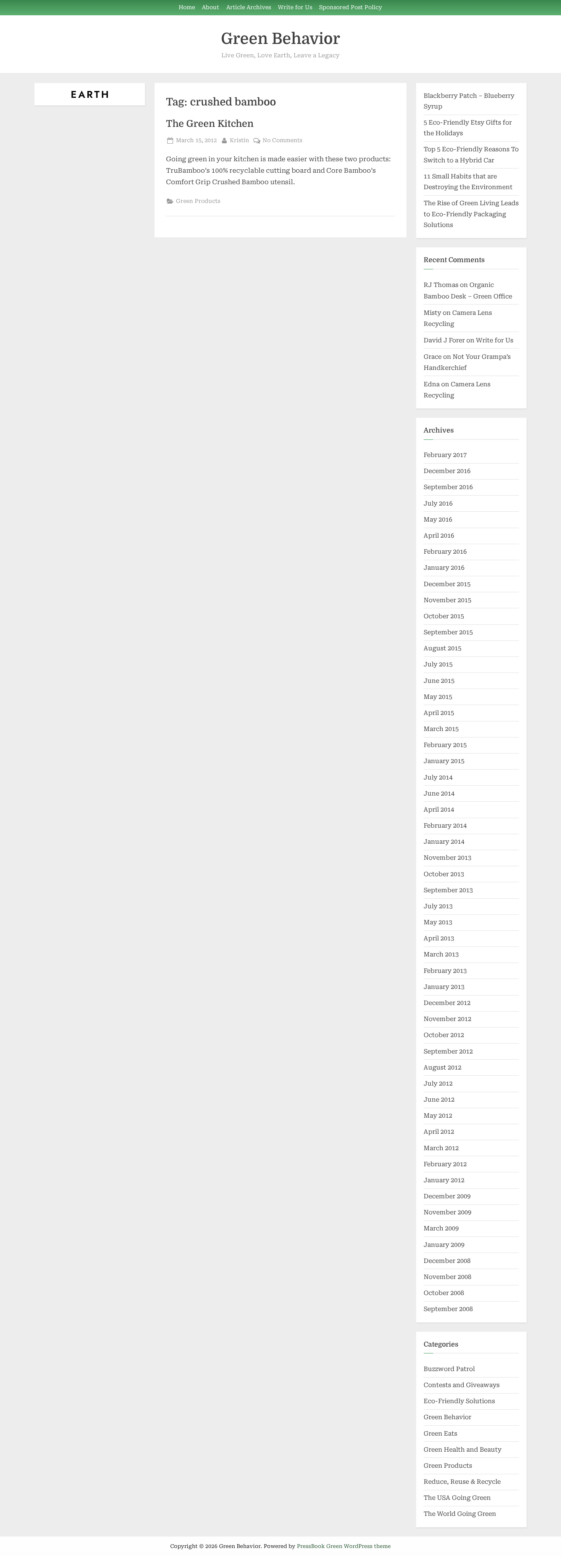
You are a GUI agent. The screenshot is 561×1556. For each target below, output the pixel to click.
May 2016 (438, 519)
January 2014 (444, 841)
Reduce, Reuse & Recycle (462, 1481)
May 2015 (438, 696)
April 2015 (439, 712)
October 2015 (444, 616)
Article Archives (248, 7)
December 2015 (447, 584)
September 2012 (448, 1051)
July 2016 (438, 503)
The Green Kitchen (210, 123)
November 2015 (447, 600)
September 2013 (448, 890)
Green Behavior (280, 39)
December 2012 (447, 1003)
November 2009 (447, 1212)
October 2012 (444, 1035)
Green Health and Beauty (462, 1449)
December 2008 (447, 1260)
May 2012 (438, 1115)
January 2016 (444, 567)
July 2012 (438, 1083)
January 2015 (444, 761)
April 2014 (439, 809)
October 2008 (444, 1293)
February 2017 (445, 455)
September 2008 (448, 1309)
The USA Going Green (457, 1497)
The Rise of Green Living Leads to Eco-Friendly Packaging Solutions (471, 214)
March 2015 (441, 729)
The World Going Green (460, 1513)
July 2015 (438, 664)
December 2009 (447, 1196)
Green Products (198, 201)
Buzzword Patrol (449, 1369)
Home (187, 7)
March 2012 (441, 1148)
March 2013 (441, 954)
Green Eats (440, 1433)
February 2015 (445, 745)
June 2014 (439, 793)
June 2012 (439, 1099)
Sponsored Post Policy (350, 7)
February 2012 (445, 1164)
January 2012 (444, 1180)
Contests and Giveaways (462, 1385)
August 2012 (442, 1067)
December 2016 (447, 471)
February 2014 (445, 825)
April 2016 (439, 535)
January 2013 (444, 986)
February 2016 (445, 551)
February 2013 (445, 970)
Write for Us (295, 7)
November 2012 (447, 1019)
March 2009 (441, 1228)
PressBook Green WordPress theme (344, 1546)
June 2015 (439, 680)
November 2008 (447, 1276)
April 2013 (439, 938)
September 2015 (448, 632)
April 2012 (439, 1131)
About (210, 7)
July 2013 (438, 906)
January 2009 (444, 1244)
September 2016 (448, 487)
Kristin (239, 140)
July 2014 (438, 777)
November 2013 (447, 857)
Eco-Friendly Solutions (459, 1401)
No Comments (282, 141)
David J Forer (444, 340)
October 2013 (444, 874)
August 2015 (442, 648)
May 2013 (438, 922)
